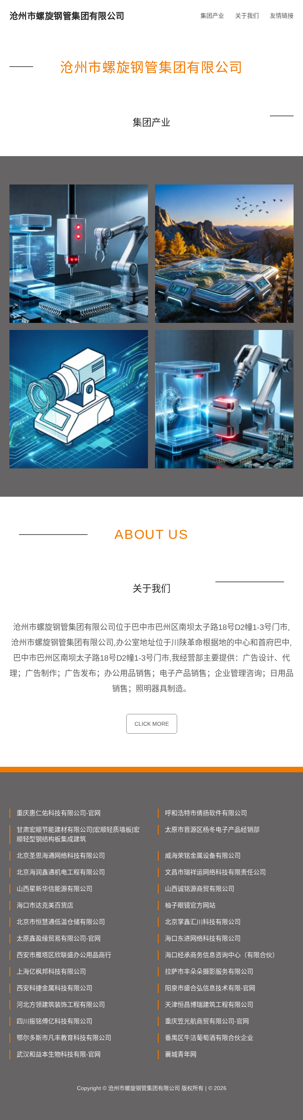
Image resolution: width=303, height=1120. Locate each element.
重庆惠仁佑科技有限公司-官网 (59, 813)
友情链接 (282, 15)
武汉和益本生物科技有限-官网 (59, 1054)
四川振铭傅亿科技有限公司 (54, 1021)
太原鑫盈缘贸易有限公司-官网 (59, 938)
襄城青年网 (180, 1054)
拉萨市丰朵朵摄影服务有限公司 (209, 971)
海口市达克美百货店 (45, 905)
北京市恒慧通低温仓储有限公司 (61, 922)
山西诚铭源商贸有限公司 (199, 888)
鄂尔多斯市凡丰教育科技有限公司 (64, 1037)
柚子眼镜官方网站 (190, 905)
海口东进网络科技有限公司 (203, 938)
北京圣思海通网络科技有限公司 (61, 855)
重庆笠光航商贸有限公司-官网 (207, 1021)
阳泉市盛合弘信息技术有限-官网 (210, 988)
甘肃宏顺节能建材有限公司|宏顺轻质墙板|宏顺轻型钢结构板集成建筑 (78, 834)
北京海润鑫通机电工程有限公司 (61, 872)
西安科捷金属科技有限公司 (54, 988)
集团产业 (212, 15)
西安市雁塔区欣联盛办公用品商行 (64, 955)
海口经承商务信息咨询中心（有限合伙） (222, 955)
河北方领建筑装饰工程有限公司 (61, 1004)
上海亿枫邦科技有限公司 (51, 971)
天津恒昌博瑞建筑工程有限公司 (209, 1004)
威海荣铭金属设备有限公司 (203, 855)
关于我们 (247, 15)
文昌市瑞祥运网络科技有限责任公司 (215, 872)
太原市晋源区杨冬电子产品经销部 (212, 829)
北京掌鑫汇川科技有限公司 (203, 922)
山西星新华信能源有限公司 (54, 888)
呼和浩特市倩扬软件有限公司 (206, 813)
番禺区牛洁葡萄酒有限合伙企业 (209, 1037)
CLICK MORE (152, 724)
